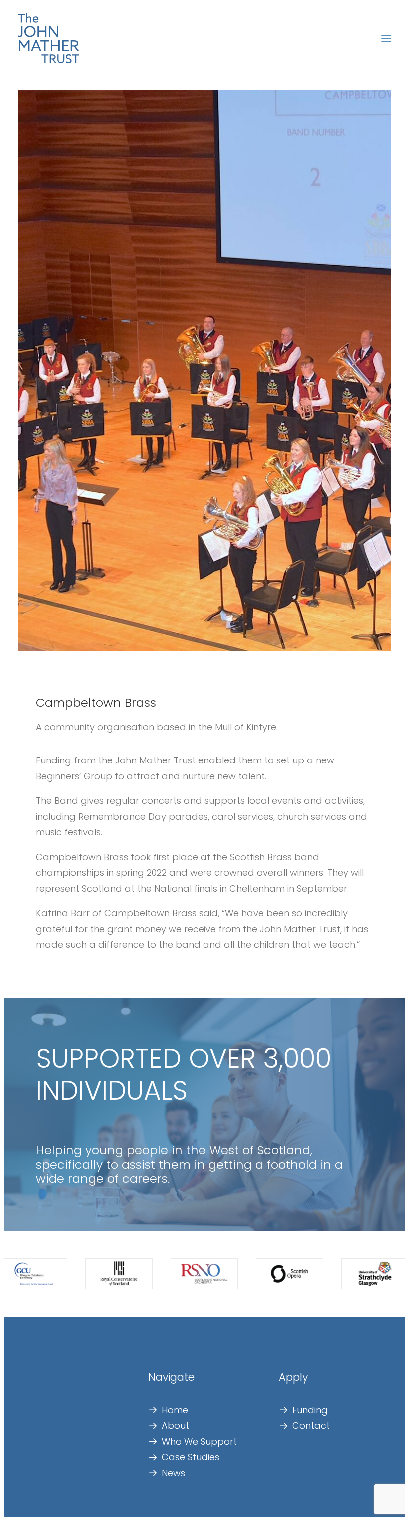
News (173, 1473)
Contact (311, 1425)
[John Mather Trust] (48, 38)
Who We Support (199, 1441)
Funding (310, 1410)
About (175, 1425)
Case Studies (190, 1457)
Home (175, 1410)
